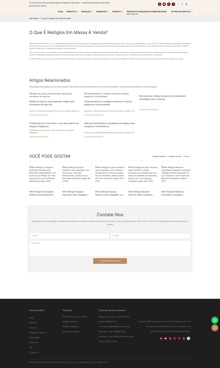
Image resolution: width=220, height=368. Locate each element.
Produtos (33, 322)
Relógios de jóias (175, 156)
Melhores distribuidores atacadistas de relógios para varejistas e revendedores (109, 125)
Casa (31, 318)
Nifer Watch (34, 18)
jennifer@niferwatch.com (119, 326)
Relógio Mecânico (70, 321)
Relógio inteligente (159, 156)
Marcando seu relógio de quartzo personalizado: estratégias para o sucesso (162, 97)
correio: (105, 326)
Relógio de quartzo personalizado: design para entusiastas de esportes (51, 103)
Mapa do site (102, 362)
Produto (187, 156)
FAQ (31, 347)
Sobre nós (33, 342)
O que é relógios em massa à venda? (56, 18)
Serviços (33, 328)
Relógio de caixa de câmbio (75, 317)
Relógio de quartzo (71, 331)
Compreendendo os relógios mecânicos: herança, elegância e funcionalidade (108, 103)
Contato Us (34, 352)
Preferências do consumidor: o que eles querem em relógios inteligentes (54, 125)
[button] (191, 12)
